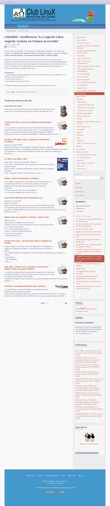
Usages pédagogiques (85, 113)
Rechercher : (78, 174)
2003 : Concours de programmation (84, 62)
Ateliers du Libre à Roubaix (89, 437)
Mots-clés (79, 187)
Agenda (78, 183)
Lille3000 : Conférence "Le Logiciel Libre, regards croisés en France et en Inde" (89, 259)
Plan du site (31, 475)
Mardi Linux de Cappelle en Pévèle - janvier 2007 (27, 217)
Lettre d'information (52, 475)
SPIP (78, 138)
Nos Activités (23, 26)
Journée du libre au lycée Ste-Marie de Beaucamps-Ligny (89, 220)
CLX (82, 308)
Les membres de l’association (87, 155)
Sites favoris (80, 191)
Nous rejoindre (82, 40)
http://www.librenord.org (83, 333)
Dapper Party (80, 269)
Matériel (79, 132)
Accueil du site (11, 31)
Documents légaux (83, 43)
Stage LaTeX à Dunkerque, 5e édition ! (22, 178)
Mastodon (60, 483)
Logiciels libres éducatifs (85, 105)
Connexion (9, 2)
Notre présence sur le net (85, 163)
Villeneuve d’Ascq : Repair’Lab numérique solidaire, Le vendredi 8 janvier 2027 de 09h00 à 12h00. (87, 360)
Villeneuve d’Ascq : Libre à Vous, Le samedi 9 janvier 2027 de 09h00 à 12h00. (87, 374)
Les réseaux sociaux (84, 157)
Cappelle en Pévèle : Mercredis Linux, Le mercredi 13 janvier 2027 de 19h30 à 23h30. (89, 381)
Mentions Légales (48, 481)
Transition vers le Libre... (85, 110)
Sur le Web (79, 195)
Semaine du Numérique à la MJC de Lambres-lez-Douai (88, 287)
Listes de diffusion (83, 74)
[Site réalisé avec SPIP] (60, 492)
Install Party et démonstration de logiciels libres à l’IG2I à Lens (87, 277)
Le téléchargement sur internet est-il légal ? (88, 282)
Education (80, 99)
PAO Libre (80, 135)
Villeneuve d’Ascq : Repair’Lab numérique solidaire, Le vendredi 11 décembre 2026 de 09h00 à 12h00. (87, 388)
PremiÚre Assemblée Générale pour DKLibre (25, 286)
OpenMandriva (19, 77)
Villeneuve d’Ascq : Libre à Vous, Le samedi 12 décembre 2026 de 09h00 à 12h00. (88, 395)
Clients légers (82, 102)
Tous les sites (79, 429)
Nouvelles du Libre (13, 106)
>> (102, 177)
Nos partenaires (82, 85)
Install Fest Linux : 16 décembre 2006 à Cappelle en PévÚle (89, 246)
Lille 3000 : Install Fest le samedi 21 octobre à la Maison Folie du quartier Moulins (26, 268)
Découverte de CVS (84, 126)
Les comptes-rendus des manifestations (85, 70)
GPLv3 (80, 475)
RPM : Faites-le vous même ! (87, 143)
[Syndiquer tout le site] (50, 492)
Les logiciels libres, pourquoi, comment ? (86, 272)
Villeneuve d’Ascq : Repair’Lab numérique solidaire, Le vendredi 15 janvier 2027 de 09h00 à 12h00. (87, 402)
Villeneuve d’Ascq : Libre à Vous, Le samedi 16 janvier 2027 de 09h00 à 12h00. (87, 367)
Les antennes (58, 26)
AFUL (21, 79)
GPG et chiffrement (83, 116)
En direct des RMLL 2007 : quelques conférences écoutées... (88, 225)
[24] (66, 303)
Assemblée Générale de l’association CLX (24, 198)
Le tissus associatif (83, 79)
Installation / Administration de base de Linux (89, 123)
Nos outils (80, 160)
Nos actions (81, 56)
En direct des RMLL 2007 (16, 159)
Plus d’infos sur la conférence (26, 92)
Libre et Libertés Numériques (86, 91)
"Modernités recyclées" (44, 51)
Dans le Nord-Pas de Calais (86, 82)
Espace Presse (82, 88)
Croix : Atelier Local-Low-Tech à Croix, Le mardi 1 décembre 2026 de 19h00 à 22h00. (88, 353)
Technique (80, 140)
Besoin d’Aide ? (36, 26)
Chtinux (77, 309)
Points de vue (81, 169)
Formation (79, 211)
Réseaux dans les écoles (85, 107)
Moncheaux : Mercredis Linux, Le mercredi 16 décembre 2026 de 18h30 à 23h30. (89, 409)
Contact (47, 26)
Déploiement (80, 208)
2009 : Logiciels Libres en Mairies (88, 66)
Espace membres (72, 26)
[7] (101, 293)
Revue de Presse (82, 77)
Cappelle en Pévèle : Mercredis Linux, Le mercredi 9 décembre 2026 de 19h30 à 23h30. (89, 416)
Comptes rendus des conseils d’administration (87, 52)
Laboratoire (81, 129)
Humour (79, 119)
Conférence (89, 309)
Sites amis (80, 166)
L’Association (10, 26)
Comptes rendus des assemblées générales (88, 47)
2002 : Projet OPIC (83, 58)
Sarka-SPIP (72, 475)
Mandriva (35, 75)
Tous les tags (79, 304)
